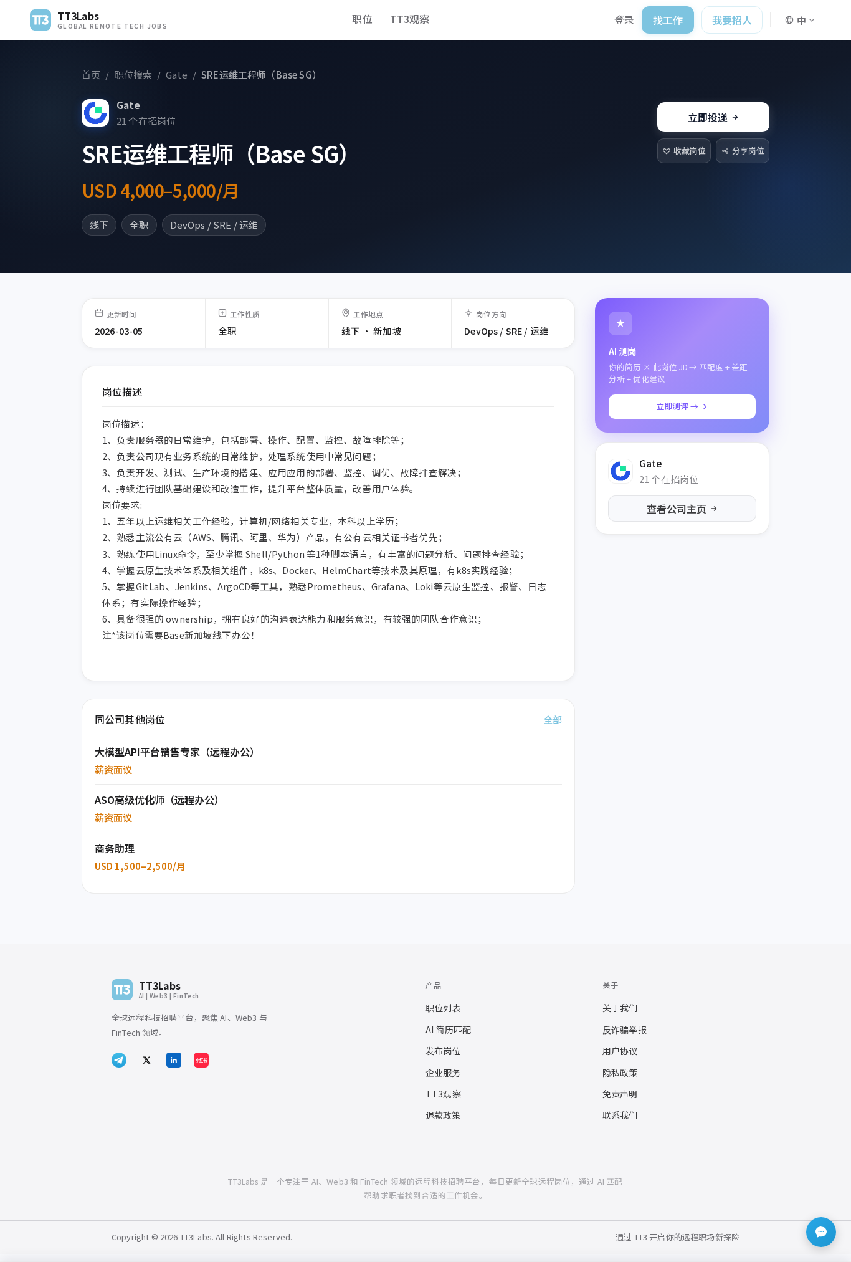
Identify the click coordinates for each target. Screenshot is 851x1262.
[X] (146, 1060)
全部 (552, 719)
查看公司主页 (676, 508)
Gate (128, 104)
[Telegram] (119, 1060)
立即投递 (708, 117)
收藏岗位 (689, 150)
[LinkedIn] (173, 1060)
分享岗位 (748, 150)
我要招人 (732, 19)
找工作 (668, 19)
